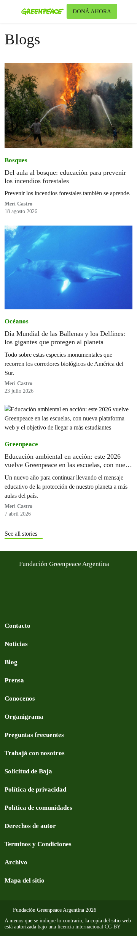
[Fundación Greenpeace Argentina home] (42, 11)
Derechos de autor (30, 825)
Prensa (14, 680)
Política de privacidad (35, 789)
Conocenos (20, 698)
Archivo (16, 862)
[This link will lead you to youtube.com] (39, 593)
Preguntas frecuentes (34, 734)
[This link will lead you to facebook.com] (9, 593)
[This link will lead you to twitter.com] (24, 593)
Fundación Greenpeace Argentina (64, 564)
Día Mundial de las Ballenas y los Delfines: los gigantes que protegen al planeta (65, 338)
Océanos (17, 321)
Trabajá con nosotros (35, 753)
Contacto (17, 625)
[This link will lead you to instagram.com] (54, 593)
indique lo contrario (61, 920)
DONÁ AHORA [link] (92, 11)
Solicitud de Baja (28, 771)
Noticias (16, 644)
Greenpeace (21, 444)
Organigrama (24, 716)
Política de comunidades (38, 807)
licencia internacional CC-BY (89, 927)
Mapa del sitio (25, 880)
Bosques (16, 160)
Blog (11, 662)
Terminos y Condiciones (38, 844)
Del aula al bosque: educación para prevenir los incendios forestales (65, 177)
